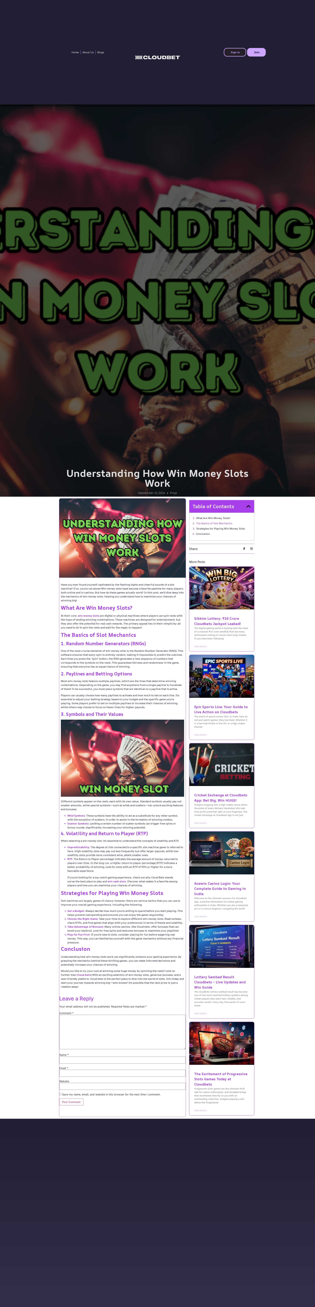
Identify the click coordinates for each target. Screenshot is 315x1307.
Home (75, 52)
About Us (88, 52)
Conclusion (203, 534)
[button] (248, 506)
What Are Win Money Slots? (213, 518)
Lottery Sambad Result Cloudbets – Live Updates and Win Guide (220, 982)
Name (64, 1054)
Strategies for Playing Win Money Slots (220, 528)
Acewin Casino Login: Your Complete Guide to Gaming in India (220, 888)
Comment (66, 1013)
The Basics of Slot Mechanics (214, 523)
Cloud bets (84, 975)
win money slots (88, 615)
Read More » (200, 646)
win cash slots (117, 881)
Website (64, 1081)
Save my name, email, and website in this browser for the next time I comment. (111, 1094)
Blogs (100, 52)
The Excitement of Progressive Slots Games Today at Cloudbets (220, 1079)
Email (63, 1068)
